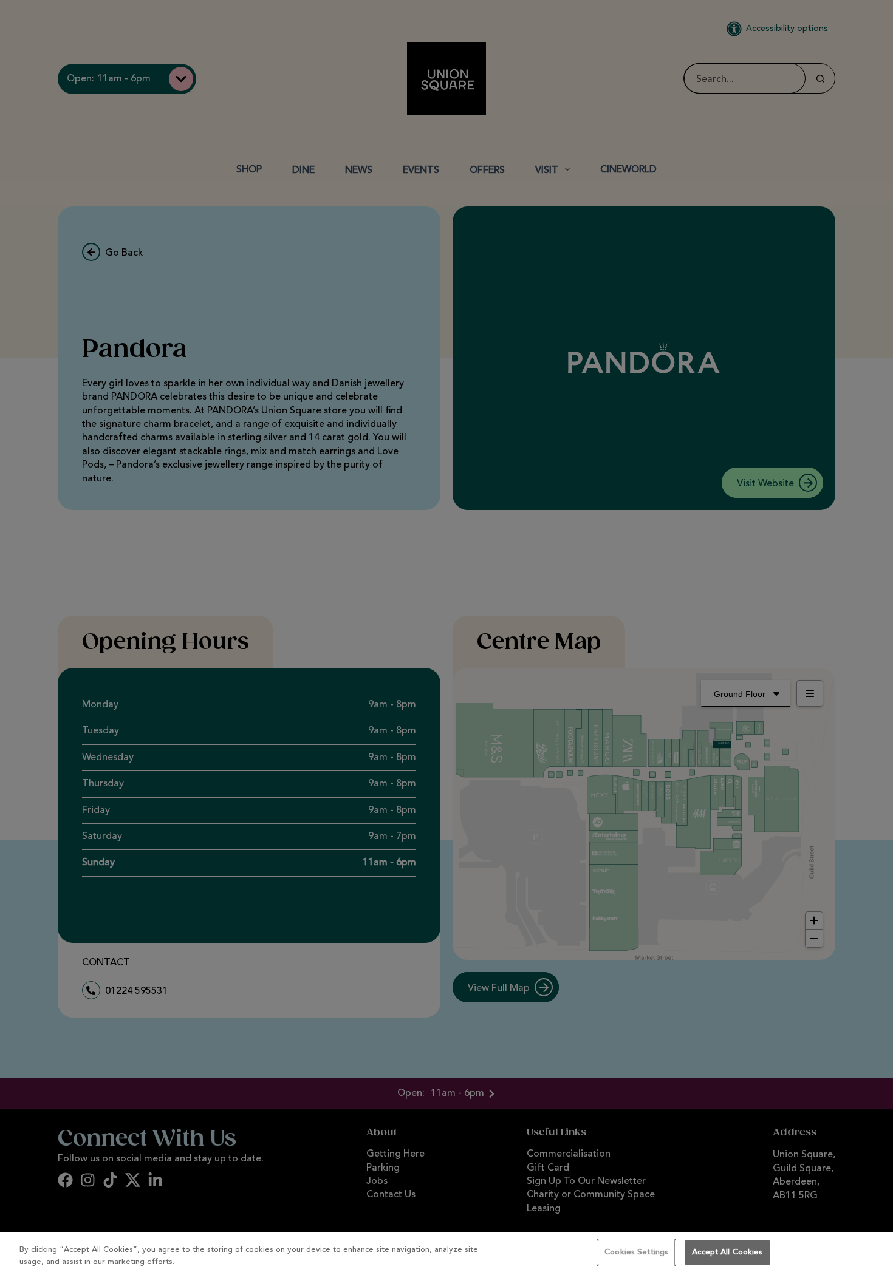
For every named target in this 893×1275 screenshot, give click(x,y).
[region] (446, 1253)
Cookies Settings (636, 1252)
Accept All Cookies (727, 1252)
